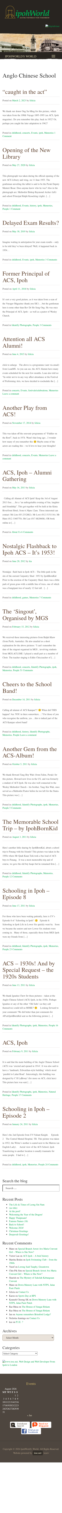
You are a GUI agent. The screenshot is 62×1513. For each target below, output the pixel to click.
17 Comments (25, 1095)
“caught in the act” (24, 91)
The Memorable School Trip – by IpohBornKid (30, 825)
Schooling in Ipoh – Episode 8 (25, 893)
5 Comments (15, 807)
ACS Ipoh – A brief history (36, 1255)
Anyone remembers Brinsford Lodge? (33, 1314)
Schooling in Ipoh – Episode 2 (25, 1112)
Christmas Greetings (18, 1231)
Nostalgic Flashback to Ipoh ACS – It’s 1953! (29, 549)
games (25, 597)
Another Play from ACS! (24, 411)
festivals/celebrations (38, 390)
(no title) (13, 1207)
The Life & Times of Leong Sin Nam (26, 1204)
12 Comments (15, 876)
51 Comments (26, 670)
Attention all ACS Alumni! (23, 342)
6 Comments (27, 532)
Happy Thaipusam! (18, 1217)
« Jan (29, 1415)
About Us (16, 532)
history (33, 205)
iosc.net (37, 1453)
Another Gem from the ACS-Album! (29, 752)
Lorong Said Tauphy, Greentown (33, 1266)
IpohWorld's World (20, 56)
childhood (16, 132)
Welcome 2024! (16, 1227)
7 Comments (45, 597)
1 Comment (14, 208)
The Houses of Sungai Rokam (36, 1306)
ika (30, 561)
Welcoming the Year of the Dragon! (26, 1214)
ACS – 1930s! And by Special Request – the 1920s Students (28, 969)
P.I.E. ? (19, 1322)
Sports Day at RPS (27, 1295)
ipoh (41, 132)
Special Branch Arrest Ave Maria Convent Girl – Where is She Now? (33, 1250)
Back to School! (16, 1224)
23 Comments (15, 949)
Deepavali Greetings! (19, 1234)
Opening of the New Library (26, 153)
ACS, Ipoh (15, 1042)
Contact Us (24, 1291)
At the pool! (15, 1211)
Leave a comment (10, 393)
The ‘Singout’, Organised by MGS (25, 614)
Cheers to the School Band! (27, 687)
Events (34, 132)
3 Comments (51, 259)
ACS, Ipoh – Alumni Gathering (27, 475)
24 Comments (51, 1164)
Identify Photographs (21, 325)
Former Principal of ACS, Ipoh (26, 276)
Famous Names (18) (18, 1221)
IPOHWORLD (27, 12)
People (5, 208)
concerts (26, 132)
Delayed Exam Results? (30, 222)
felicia (32, 100)
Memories (49, 132)
